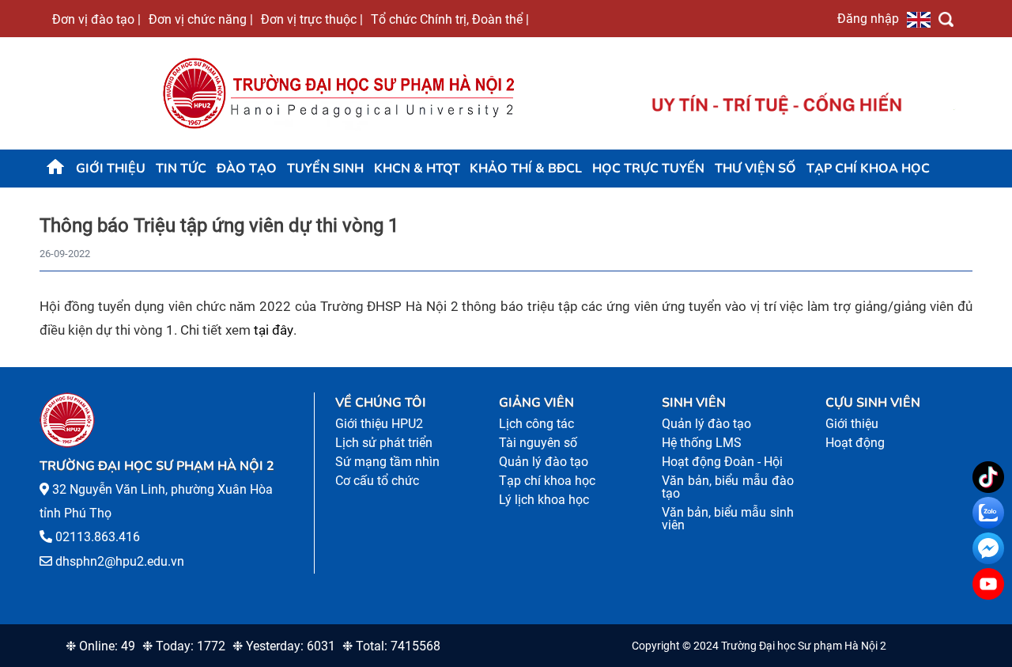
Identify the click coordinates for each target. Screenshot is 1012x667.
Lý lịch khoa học (544, 499)
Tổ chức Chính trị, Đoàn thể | (450, 19)
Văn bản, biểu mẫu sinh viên (728, 518)
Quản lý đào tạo (543, 461)
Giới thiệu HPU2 (379, 423)
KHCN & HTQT (417, 168)
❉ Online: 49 (100, 646)
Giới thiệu (110, 168)
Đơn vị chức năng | (201, 19)
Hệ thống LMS (702, 442)
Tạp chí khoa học (868, 168)
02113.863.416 (97, 536)
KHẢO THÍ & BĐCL (526, 168)
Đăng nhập (868, 18)
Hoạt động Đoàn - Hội (722, 461)
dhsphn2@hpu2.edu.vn (119, 561)
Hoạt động (855, 442)
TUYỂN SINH (325, 168)
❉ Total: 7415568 (391, 646)
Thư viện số (755, 168)
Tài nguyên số (538, 442)
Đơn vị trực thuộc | (312, 19)
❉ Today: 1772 (183, 646)
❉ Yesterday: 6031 (283, 646)
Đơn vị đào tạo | (96, 19)
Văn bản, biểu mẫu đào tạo (728, 487)
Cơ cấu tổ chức (377, 480)
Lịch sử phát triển (383, 442)
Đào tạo (247, 168)
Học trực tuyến (648, 168)
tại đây (273, 330)
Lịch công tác (536, 423)
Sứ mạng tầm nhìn (387, 461)
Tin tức (181, 168)
